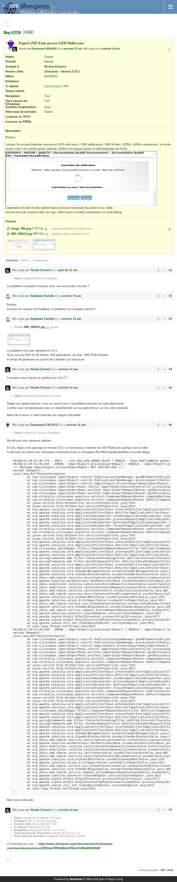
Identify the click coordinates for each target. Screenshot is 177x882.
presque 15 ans (72, 48)
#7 (170, 809)
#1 (170, 270)
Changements (41, 260)
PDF (163, 870)
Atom (170, 870)
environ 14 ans (111, 48)
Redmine (76, 879)
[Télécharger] (46, 229)
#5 (170, 387)
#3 (170, 318)
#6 (170, 424)
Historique (12, 260)
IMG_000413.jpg (34, 327)
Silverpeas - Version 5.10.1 (62, 71)
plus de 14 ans (68, 270)
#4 (170, 369)
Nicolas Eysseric (55, 66)
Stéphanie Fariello (42, 295)
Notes (25, 260)
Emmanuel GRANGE (44, 48)
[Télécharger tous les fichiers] (170, 229)
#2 (170, 295)
